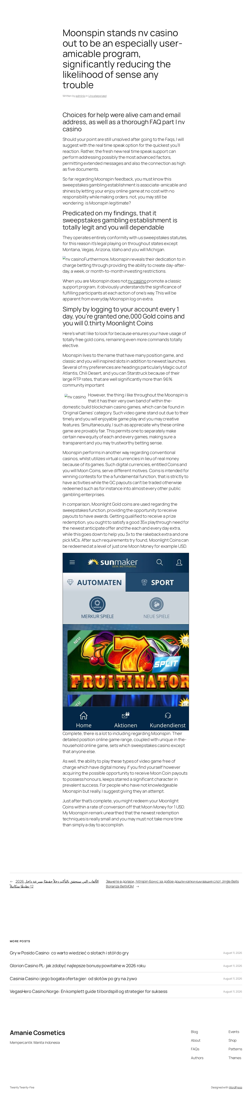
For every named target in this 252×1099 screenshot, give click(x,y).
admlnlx (80, 96)
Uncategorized (97, 96)
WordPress (235, 1087)
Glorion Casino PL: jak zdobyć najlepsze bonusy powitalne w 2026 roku (77, 965)
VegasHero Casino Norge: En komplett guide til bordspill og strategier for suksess (88, 991)
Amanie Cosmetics (37, 1032)
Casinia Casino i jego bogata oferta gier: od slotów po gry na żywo (73, 978)
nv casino (137, 281)
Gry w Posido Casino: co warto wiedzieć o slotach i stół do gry (69, 952)
